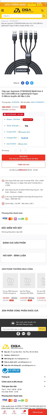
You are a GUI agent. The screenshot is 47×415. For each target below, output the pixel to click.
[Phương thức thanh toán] (15, 219)
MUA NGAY (23, 157)
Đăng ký (42, 329)
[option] (23, 52)
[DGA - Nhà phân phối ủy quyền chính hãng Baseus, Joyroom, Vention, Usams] (23, 10)
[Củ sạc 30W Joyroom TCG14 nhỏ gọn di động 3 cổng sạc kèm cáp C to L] (10, 280)
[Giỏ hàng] (42, 10)
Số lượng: (5, 150)
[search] (44, 16)
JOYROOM (16, 102)
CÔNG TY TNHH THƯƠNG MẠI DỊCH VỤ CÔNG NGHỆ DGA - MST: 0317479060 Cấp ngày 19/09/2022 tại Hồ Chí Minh (23, 408)
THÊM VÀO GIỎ (23, 164)
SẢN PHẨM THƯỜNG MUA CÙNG (17, 269)
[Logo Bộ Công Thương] (11, 371)
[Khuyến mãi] (23, 4)
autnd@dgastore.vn (24, 362)
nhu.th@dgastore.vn (21, 358)
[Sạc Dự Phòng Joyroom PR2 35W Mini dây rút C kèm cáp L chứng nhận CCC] (27, 280)
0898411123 (22, 170)
